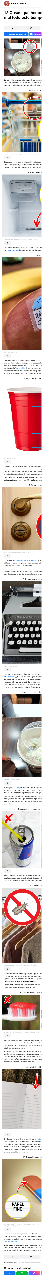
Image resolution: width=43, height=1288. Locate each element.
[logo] (16, 3)
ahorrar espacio (11, 250)
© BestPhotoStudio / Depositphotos (13, 1224)
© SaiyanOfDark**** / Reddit (11, 779)
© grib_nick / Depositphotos (30, 965)
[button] (13, 28)
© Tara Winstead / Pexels (11, 1131)
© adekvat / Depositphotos (26, 552)
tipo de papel (12, 1241)
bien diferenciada (16, 1043)
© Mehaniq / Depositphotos (31, 1224)
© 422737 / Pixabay (23, 1032)
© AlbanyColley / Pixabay (11, 1032)
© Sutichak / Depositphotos (11, 239)
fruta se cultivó (20, 368)
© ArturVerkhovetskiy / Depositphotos (14, 154)
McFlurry (17, 787)
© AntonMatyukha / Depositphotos (13, 965)
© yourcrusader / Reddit (10, 666)
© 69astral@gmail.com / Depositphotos (29, 239)
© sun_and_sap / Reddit (10, 352)
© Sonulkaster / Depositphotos (33, 154)
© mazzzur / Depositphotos (11, 552)
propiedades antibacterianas (24, 560)
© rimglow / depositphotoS (11, 458)
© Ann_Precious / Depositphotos (13, 1226)
